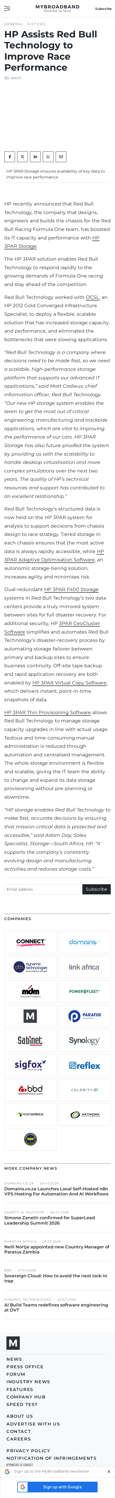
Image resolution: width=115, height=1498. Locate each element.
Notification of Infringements (51, 1458)
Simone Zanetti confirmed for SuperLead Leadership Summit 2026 (49, 1220)
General (13, 24)
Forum (15, 1374)
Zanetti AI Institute (24, 1212)
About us (19, 1416)
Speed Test (22, 1404)
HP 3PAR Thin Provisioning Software (47, 712)
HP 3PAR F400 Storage (71, 589)
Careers (18, 1439)
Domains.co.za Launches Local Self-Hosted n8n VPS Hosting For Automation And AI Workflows (56, 1191)
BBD (8, 1270)
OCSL (92, 297)
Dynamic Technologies (28, 1299)
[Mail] (61, 156)
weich (15, 77)
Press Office (25, 1366)
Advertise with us (33, 1424)
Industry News (28, 1381)
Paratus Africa (20, 1241)
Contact (18, 1431)
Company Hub (26, 1397)
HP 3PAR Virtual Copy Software (69, 682)
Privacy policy (28, 1450)
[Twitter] (22, 156)
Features (19, 1389)
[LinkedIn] (35, 156)
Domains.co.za (19, 1183)
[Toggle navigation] (7, 8)
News (14, 1359)
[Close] (108, 1472)
